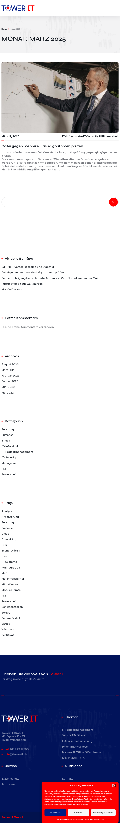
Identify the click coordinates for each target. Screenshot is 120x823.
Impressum (99, 819)
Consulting (8, 539)
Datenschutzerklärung (83, 819)
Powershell (8, 474)
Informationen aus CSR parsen (22, 283)
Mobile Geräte (11, 590)
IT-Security (8, 457)
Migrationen (9, 584)
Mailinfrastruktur (12, 578)
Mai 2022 (7, 392)
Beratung (7, 429)
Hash (4, 556)
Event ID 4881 (10, 550)
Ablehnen (78, 812)
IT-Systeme (9, 562)
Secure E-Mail (10, 618)
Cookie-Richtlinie (64, 819)
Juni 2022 (8, 387)
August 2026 (10, 364)
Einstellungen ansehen (103, 812)
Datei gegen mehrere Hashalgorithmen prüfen (42, 146)
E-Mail (5, 440)
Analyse (6, 511)
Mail (4, 573)
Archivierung (10, 517)
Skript (5, 623)
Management (10, 463)
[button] (114, 785)
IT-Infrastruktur (12, 446)
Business (7, 435)
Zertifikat (7, 635)
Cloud (5, 533)
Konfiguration (10, 567)
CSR (4, 545)
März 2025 (8, 370)
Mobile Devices (11, 289)
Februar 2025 (10, 375)
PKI (3, 468)
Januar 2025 (9, 381)
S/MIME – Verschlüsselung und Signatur (27, 267)
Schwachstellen (12, 607)
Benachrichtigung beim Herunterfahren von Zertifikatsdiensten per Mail (49, 278)
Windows (7, 629)
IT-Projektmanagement (17, 452)
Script (5, 612)
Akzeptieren (55, 812)
